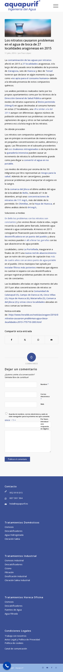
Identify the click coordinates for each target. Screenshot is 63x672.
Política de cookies (14, 642)
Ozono (8, 568)
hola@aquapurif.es (19, 503)
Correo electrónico (45, 396)
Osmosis (9, 526)
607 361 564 (16, 498)
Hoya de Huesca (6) (19, 298)
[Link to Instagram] (43, 667)
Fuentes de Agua (13, 609)
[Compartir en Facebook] (11, 340)
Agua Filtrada (11, 613)
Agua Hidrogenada (14, 534)
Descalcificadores (13, 530)
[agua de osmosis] (28, 28)
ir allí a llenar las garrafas (36, 240)
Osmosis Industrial (14, 560)
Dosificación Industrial (16, 576)
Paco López (26, 53)
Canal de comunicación (16, 648)
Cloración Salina (12, 538)
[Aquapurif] (26, 6)
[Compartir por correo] (51, 340)
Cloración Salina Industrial (17, 580)
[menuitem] (54, 6)
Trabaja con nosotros (15, 635)
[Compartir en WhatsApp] (38, 340)
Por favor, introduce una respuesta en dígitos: (45, 424)
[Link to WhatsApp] (56, 667)
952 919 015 (16, 492)
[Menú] (54, 6)
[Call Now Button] (7, 666)
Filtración (9, 572)
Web (42, 404)
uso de (23, 149)
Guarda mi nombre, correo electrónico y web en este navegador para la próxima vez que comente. (29, 415)
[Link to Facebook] (52, 667)
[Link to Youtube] (47, 667)
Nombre (45, 384)
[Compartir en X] (25, 340)
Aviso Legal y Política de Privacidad (22, 639)
